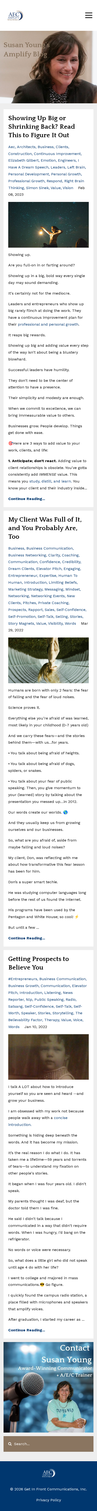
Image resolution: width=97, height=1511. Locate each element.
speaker (28, 1013)
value (56, 188)
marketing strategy (25, 589)
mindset (72, 589)
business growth (23, 985)
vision (68, 188)
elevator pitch (48, 568)
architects (26, 147)
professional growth (26, 181)
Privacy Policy (48, 1500)
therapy (51, 1020)
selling (62, 616)
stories (76, 616)
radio (71, 999)
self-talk (45, 616)
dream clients (21, 568)
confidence (50, 562)
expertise (47, 575)
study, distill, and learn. (50, 481)
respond (54, 181)
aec (11, 147)
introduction (35, 582)
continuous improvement (57, 153)
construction (20, 153)
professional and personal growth (48, 324)
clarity (54, 555)
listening (52, 992)
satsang (15, 1006)
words (70, 623)
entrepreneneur (22, 575)
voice (77, 1020)
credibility (71, 562)
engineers (67, 160)
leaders (58, 167)
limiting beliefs (63, 582)
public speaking (49, 999)
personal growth (66, 174)
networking (18, 596)
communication (22, 562)
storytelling (63, 1013)
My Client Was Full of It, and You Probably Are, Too (45, 528)
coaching (70, 555)
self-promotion (22, 616)
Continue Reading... (26, 498)
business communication (49, 548)
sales (49, 609)
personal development (28, 174)
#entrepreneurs (22, 979)
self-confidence (71, 609)
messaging (53, 589)
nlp (29, 999)
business (46, 147)
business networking (27, 555)
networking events (48, 596)
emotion (48, 160)
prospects (17, 609)
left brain (76, 167)
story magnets (21, 623)
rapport (35, 609)
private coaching (53, 603)
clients (62, 147)
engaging (72, 568)
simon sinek (37, 188)
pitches (29, 603)
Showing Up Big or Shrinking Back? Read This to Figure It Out (41, 126)
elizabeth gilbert (23, 160)
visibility (55, 623)
